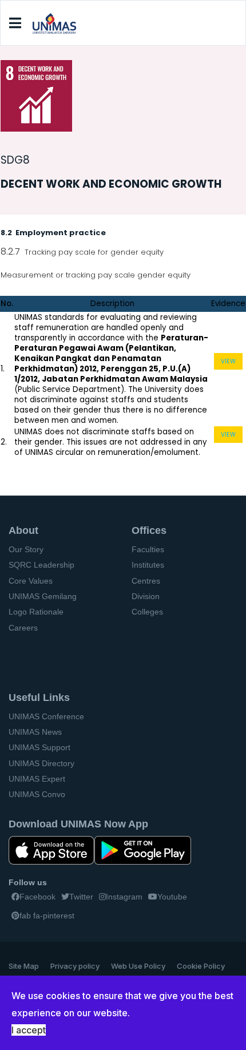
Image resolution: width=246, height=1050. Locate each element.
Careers (23, 627)
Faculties (148, 549)
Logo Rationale (36, 611)
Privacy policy (75, 965)
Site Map (24, 965)
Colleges (147, 611)
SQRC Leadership (41, 564)
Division (146, 596)
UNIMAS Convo (37, 794)
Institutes (148, 564)
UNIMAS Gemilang (43, 596)
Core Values (31, 580)
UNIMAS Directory (41, 763)
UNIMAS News (35, 731)
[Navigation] (15, 23)
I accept (28, 1030)
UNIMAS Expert (37, 778)
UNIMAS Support (39, 747)
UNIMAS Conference (46, 716)
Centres (146, 580)
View (228, 361)
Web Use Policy (138, 965)
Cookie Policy (201, 965)
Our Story (26, 549)
